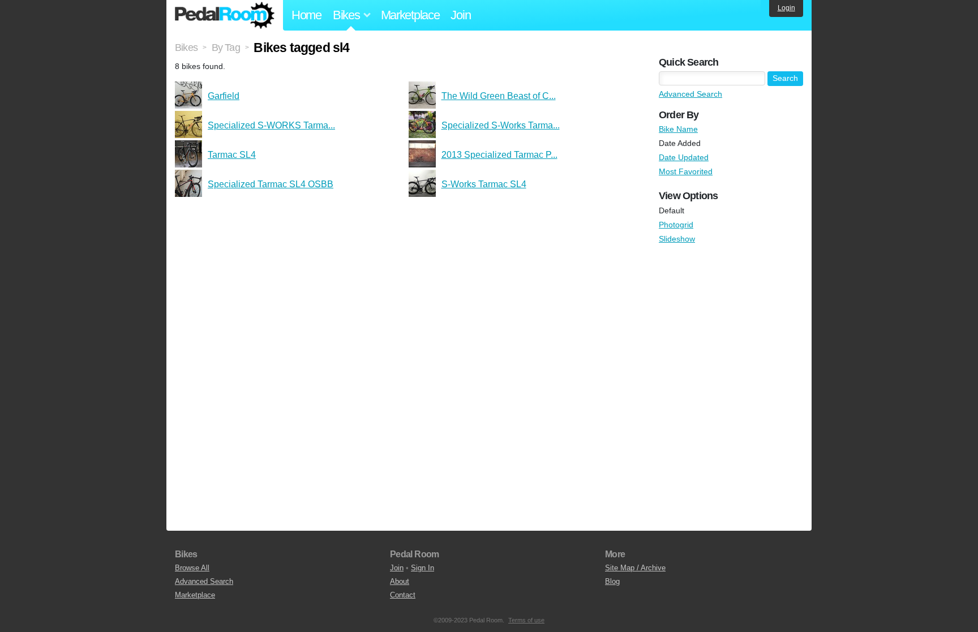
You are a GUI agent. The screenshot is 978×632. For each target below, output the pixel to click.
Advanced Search (690, 93)
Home (306, 15)
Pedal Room (224, 15)
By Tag (226, 47)
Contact (402, 595)
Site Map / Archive (635, 568)
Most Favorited (686, 171)
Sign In (422, 568)
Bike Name (678, 129)
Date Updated (684, 157)
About (399, 581)
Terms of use (526, 620)
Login (786, 8)
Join (460, 15)
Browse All (192, 568)
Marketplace (410, 15)
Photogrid (676, 224)
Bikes (186, 47)
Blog (612, 581)
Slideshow (677, 238)
